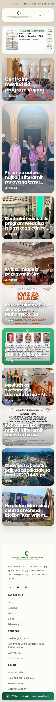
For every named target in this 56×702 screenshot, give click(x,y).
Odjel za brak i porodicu (21, 678)
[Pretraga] (40, 14)
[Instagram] (26, 587)
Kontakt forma (16, 658)
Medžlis (12, 613)
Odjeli (11, 618)
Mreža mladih (15, 672)
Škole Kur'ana (15, 683)
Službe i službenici (17, 688)
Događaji (13, 608)
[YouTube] (18, 587)
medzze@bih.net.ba (19, 638)
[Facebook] (11, 587)
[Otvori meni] (48, 14)
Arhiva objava (15, 624)
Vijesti (11, 602)
